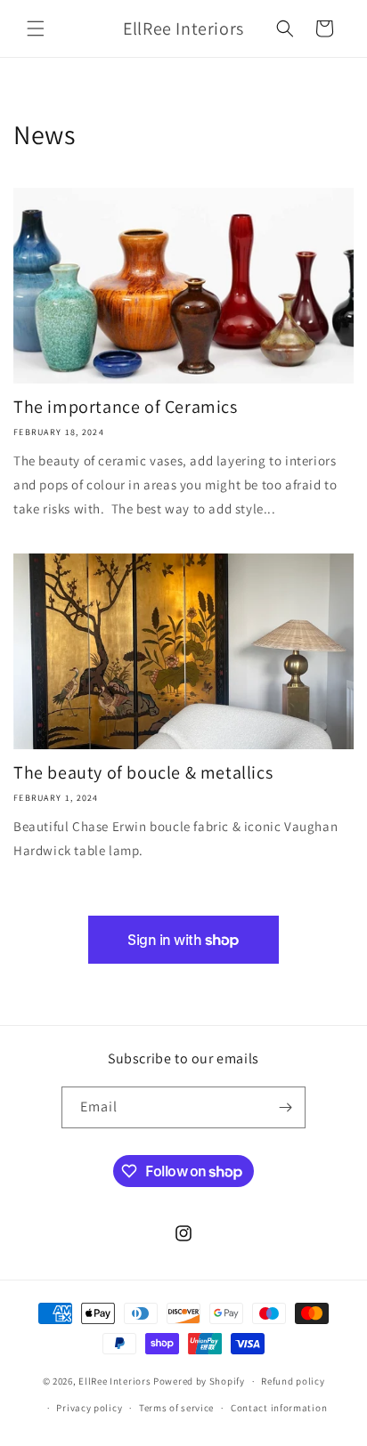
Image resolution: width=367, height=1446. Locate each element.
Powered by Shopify (199, 1381)
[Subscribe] (285, 1107)
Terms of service (176, 1408)
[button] (35, 28)
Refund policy (292, 1381)
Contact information (279, 1408)
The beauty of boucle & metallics (143, 772)
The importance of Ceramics (125, 406)
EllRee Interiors (115, 1381)
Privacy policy (89, 1408)
